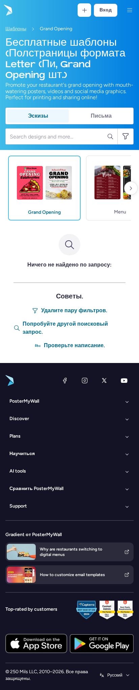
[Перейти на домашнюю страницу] (7, 10)
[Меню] (129, 10)
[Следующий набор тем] (131, 188)
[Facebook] (65, 380)
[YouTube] (124, 380)
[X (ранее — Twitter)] (104, 380)
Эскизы (38, 116)
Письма (101, 116)
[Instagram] (84, 380)
